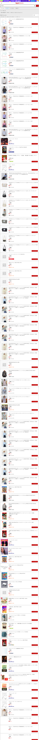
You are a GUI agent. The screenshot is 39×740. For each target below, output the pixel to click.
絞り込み (3, 8)
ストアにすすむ (34, 32)
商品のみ (17, 8)
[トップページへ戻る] (19, 3)
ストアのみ (12, 8)
